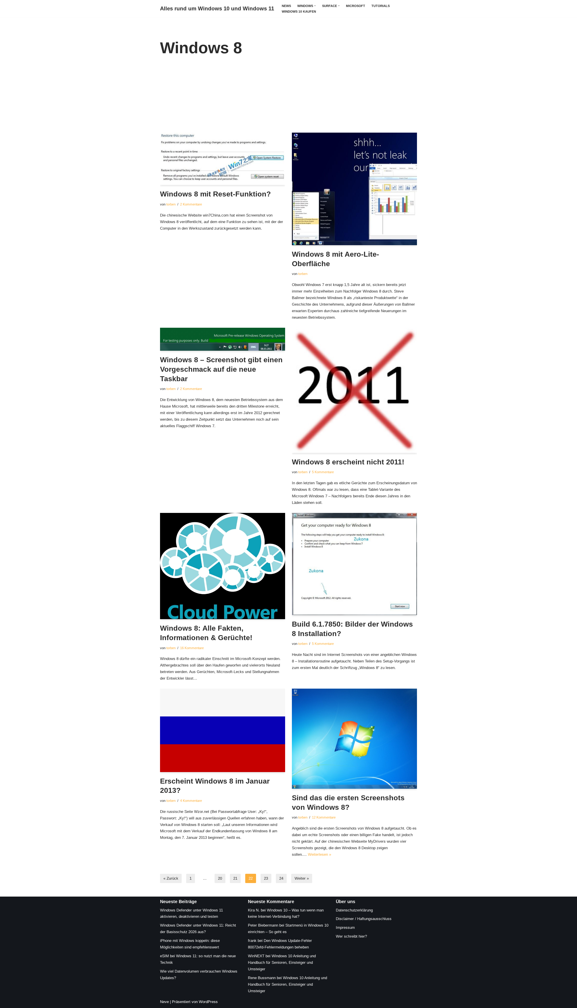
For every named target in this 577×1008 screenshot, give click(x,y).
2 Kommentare (191, 204)
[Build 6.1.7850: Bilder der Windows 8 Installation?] (354, 564)
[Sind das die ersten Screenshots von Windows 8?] (354, 739)
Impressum (345, 927)
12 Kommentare (324, 817)
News (286, 6)
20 (220, 878)
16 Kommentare (192, 648)
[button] (315, 6)
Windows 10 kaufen (299, 11)
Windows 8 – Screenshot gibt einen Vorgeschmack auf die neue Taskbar (221, 369)
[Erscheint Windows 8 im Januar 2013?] (222, 730)
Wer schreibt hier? (351, 936)
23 (266, 878)
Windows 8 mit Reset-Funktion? (215, 194)
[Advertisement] (288, 98)
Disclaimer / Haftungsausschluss (364, 919)
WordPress (208, 1002)
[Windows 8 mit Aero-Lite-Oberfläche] (354, 189)
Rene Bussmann (262, 978)
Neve (164, 1002)
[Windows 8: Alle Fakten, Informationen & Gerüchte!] (222, 566)
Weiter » (302, 878)
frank (252, 941)
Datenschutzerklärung (354, 910)
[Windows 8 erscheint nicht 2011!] (354, 390)
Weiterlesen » (319, 854)
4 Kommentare (191, 801)
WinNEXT (256, 956)
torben (171, 204)
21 (235, 878)
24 (281, 878)
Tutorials (380, 6)
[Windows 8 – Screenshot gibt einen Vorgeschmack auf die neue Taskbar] (222, 339)
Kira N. (254, 910)
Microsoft (355, 6)
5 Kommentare (323, 472)
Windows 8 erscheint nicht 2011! (348, 462)
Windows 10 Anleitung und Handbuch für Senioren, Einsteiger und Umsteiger (282, 962)
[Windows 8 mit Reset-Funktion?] (222, 159)
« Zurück (170, 878)
